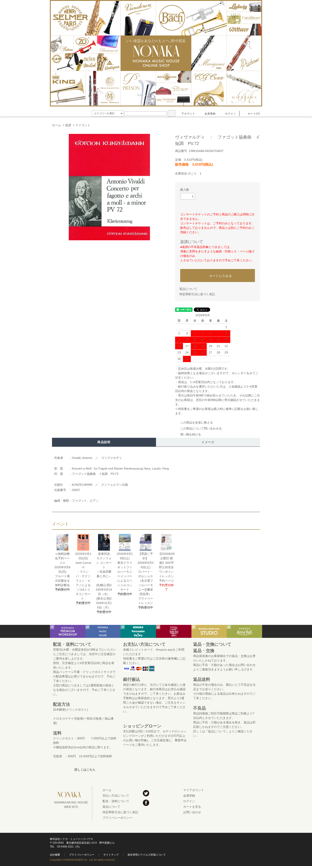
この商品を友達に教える (196, 422)
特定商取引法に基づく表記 (197, 294)
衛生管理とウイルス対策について (147, 854)
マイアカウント (193, 790)
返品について (188, 289)
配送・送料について (116, 801)
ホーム (56, 125)
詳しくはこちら (84, 769)
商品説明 (104, 442)
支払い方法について (116, 795)
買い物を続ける (190, 434)
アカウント (188, 113)
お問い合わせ (192, 812)
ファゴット (82, 125)
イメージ (208, 442)
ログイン (230, 113)
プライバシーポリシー (117, 817)
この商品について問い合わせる (201, 428)
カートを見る (192, 806)
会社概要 (55, 854)
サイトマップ (111, 854)
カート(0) (254, 113)
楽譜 (68, 125)
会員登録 (210, 113)
